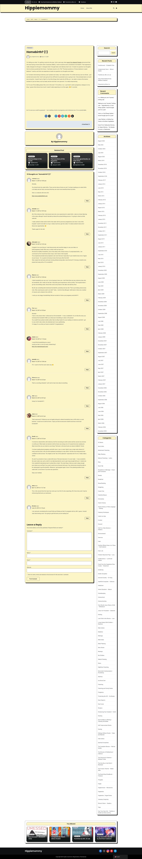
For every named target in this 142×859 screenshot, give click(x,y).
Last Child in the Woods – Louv (106, 618)
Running (100, 716)
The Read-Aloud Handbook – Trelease (105, 775)
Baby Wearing (101, 454)
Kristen (34, 506)
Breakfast (100, 479)
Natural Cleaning (102, 659)
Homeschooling (102, 601)
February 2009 (102, 297)
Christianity (101, 499)
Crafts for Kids (102, 516)
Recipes (100, 708)
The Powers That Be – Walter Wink (106, 769)
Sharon (34, 275)
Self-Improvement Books (104, 725)
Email (28, 560)
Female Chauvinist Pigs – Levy (106, 555)
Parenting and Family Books (105, 688)
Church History (102, 503)
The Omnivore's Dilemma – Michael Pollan (105, 758)
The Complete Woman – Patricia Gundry (106, 747)
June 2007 (101, 364)
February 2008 (102, 333)
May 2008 (100, 325)
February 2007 (102, 380)
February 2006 (102, 427)
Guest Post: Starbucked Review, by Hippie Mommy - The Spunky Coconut (106, 127)
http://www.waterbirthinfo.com (39, 196)
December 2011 (102, 223)
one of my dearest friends (74, 62)
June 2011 (101, 243)
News (99, 663)
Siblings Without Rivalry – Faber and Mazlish (106, 733)
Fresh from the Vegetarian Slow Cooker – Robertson (106, 565)
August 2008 (101, 317)
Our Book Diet (101, 680)
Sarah (33, 436)
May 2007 (100, 368)
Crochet (100, 520)
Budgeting (100, 487)
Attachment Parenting (103, 450)
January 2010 (101, 266)
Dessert (100, 524)
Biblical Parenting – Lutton (105, 458)
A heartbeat (85, 124)
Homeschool (101, 597)
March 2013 (101, 196)
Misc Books (101, 647)
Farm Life (100, 551)
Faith (99, 541)
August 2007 (101, 356)
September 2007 (102, 352)
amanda (34, 208)
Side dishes (101, 738)
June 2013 (101, 188)
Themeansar (83, 856)
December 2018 (102, 164)
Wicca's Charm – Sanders (104, 803)
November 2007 (102, 345)
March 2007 (101, 376)
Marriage (100, 636)
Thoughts (100, 780)
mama (33, 337)
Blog (99, 462)
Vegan (99, 783)
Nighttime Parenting (103, 667)
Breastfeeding (102, 483)
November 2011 (102, 227)
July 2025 (100, 152)
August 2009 (101, 278)
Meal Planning (102, 643)
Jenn (33, 414)
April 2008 (101, 329)
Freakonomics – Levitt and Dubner (105, 559)
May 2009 (100, 286)
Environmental (102, 533)
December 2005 (102, 431)
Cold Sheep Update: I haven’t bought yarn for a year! (106, 108)
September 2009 (102, 274)
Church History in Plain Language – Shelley (106, 507)
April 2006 (101, 419)
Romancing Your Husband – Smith (107, 712)
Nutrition (100, 676)
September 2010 (102, 250)
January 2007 (101, 384)
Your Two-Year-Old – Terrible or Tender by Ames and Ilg (106, 812)
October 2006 (101, 395)
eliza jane (34, 242)
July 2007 (100, 360)
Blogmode (75, 856)
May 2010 (100, 258)
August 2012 (101, 207)
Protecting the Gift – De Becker (106, 696)
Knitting (100, 614)
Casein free (101, 491)
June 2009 (101, 282)
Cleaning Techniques (103, 512)
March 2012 (101, 211)
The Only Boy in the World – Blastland (105, 764)
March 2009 (101, 294)
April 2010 (101, 262)
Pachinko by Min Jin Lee (104, 75)
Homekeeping (101, 593)
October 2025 (101, 148)
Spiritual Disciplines (103, 742)
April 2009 (101, 290)
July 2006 (100, 407)
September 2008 (102, 313)
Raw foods (101, 704)
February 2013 (102, 199)
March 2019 (101, 160)
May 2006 (100, 415)
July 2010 (100, 254)
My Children (101, 655)
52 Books (100, 442)
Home (82, 8)
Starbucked (107, 129)
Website (29, 567)
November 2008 (102, 305)
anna (33, 485)
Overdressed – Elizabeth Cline (106, 65)
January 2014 (101, 184)
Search (107, 48)
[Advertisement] (71, 33)
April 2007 (101, 372)
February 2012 (102, 215)
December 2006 (102, 388)
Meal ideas (101, 639)
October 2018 (101, 172)
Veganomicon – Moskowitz (105, 787)
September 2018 (102, 176)
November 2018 (102, 168)
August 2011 (101, 239)
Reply (87, 200)
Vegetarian (101, 791)
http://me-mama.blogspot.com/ (40, 346)
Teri (33, 308)
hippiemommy (35, 56)
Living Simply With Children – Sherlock (106, 623)
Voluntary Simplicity (103, 799)
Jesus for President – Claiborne (106, 610)
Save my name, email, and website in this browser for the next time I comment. (48, 574)
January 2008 (101, 337)
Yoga (99, 807)
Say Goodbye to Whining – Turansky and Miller (105, 720)
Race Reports (101, 700)
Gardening (100, 570)
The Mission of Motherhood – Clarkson (106, 752)
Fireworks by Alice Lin (104, 84)
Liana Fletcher (101, 119)
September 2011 (102, 235)
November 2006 (102, 392)
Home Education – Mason (105, 589)
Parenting (100, 684)
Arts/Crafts (101, 446)
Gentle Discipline (102, 573)
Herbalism (101, 585)
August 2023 (101, 156)
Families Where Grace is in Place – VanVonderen (107, 546)
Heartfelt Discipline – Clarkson (106, 581)
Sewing (100, 729)
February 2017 (102, 180)
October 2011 (101, 231)
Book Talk (100, 466)
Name (29, 553)
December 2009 (102, 270)
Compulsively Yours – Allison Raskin (58, 838)
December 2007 (102, 341)
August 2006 (101, 403)
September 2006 (102, 399)
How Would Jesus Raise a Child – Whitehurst (106, 605)
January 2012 (101, 219)
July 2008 (100, 321)
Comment (30, 531)
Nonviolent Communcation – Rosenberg (105, 671)
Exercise (100, 537)
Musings (100, 651)
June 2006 (101, 411)
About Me (89, 8)
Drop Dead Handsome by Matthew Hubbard (104, 838)
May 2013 (100, 192)
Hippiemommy (42, 8)
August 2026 (101, 141)
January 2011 (101, 246)
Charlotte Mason (102, 495)
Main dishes (101, 628)
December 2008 (102, 301)
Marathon (100, 632)
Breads (100, 475)
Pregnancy (30, 47)
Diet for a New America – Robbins (104, 528)
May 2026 (100, 145)
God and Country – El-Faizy (105, 577)
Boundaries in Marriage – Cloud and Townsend (106, 470)
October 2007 (101, 348)
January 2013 (101, 203)
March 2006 (101, 423)
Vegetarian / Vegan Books (105, 795)
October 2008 (101, 309)
